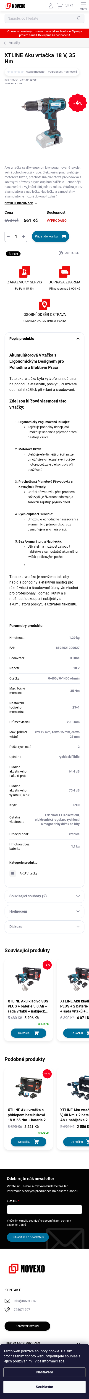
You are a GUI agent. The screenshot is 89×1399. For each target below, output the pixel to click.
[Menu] (83, 5)
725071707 (22, 1309)
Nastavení (44, 1372)
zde (61, 1361)
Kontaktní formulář (27, 1326)
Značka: (13, 83)
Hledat (78, 18)
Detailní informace (19, 203)
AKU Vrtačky (28, 873)
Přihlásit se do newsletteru (28, 1237)
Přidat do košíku (46, 236)
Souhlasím (44, 1387)
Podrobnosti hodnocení (62, 71)
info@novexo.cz (25, 1301)
